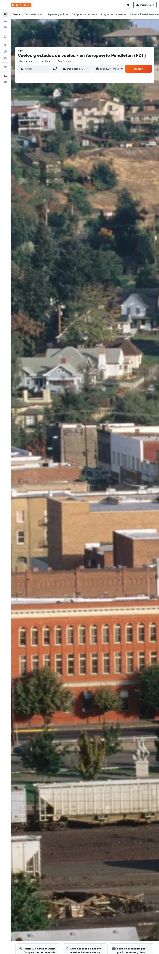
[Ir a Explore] (5, 45)
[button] (5, 4)
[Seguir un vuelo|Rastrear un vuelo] (5, 51)
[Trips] (5, 67)
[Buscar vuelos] (5, 14)
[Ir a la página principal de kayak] (21, 5)
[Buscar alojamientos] (5, 21)
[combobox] (65, 61)
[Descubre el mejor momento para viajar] (5, 58)
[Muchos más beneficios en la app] (5, 36)
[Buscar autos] (5, 27)
